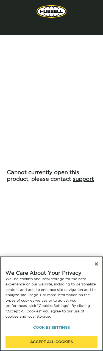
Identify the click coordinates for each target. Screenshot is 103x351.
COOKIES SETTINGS (51, 327)
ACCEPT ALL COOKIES (51, 342)
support (83, 178)
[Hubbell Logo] (51, 11)
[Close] (96, 264)
